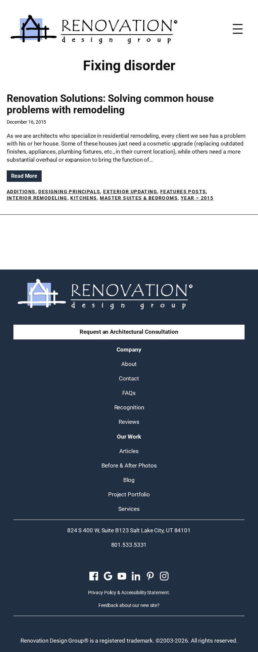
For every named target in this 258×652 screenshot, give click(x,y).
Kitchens (83, 198)
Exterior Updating (130, 191)
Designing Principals (69, 191)
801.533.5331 (129, 544)
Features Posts (183, 191)
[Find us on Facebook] (93, 576)
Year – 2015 (197, 198)
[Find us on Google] (108, 576)
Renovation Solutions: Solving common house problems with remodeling (110, 104)
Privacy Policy (102, 592)
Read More (26, 177)
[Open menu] (237, 29)
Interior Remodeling (37, 198)
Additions (21, 191)
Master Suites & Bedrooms (139, 198)
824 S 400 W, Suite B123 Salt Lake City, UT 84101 (129, 530)
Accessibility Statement (145, 592)
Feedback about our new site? (129, 605)
